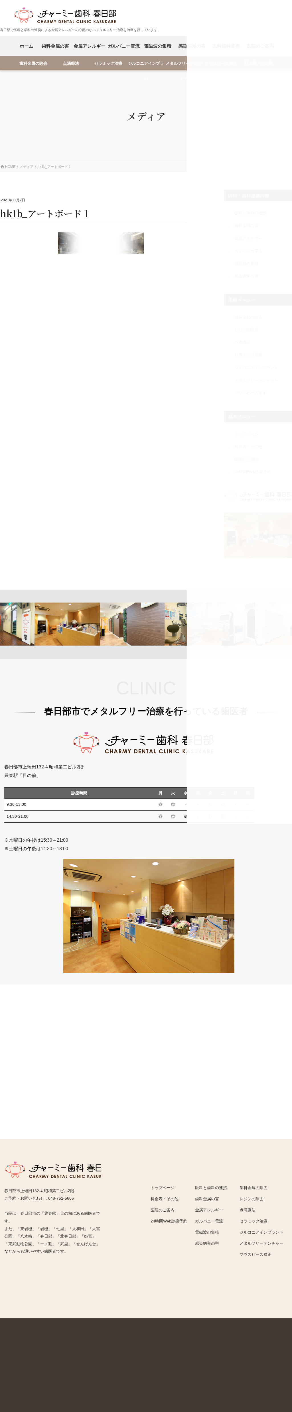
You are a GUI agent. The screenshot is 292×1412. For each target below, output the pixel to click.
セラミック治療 (108, 63)
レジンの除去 (251, 1199)
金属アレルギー (90, 46)
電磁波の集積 (157, 46)
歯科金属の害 (55, 46)
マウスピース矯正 (255, 1254)
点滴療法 (71, 63)
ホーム (26, 46)
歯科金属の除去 (33, 63)
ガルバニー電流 (124, 46)
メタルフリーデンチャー (184, 65)
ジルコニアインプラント (146, 65)
